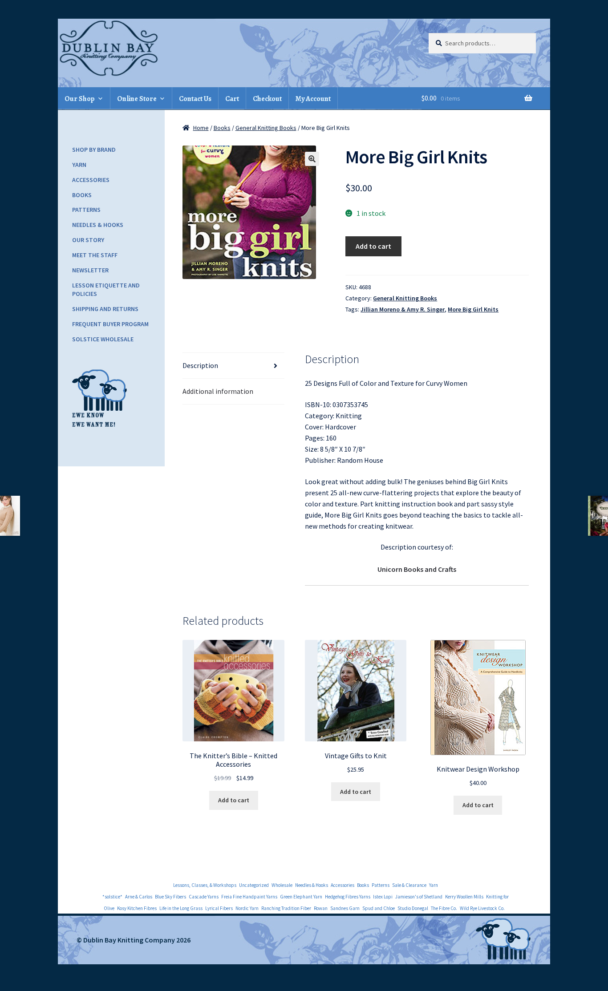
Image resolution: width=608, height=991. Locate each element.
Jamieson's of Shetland (418, 897)
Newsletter (90, 270)
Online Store (137, 99)
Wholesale (282, 885)
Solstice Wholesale (103, 339)
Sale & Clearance (409, 885)
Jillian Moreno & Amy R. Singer (403, 309)
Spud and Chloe (378, 908)
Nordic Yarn (247, 908)
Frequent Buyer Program (110, 324)
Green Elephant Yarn (301, 897)
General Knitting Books (265, 128)
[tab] (233, 366)
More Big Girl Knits (473, 309)
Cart (232, 99)
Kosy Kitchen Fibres (137, 908)
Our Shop (80, 99)
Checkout (267, 99)
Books (222, 128)
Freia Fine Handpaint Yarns (249, 897)
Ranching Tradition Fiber (286, 908)
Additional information (217, 391)
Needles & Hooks (97, 225)
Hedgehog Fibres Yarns (347, 897)
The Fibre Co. (444, 908)
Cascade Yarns (204, 897)
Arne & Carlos (138, 897)
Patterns (86, 210)
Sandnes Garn (345, 908)
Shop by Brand (94, 150)
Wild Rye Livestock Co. (482, 908)
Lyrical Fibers (219, 908)
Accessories (90, 180)
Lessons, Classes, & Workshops (204, 885)
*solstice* (112, 897)
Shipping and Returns (105, 309)
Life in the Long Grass (181, 908)
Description (200, 365)
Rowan (321, 908)
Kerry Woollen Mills (464, 897)
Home (201, 128)
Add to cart (373, 246)
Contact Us (195, 99)
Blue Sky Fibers (170, 897)
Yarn (79, 165)
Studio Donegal (412, 908)
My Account (313, 99)
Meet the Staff (95, 255)
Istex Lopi (383, 897)
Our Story (88, 240)
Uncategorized (254, 885)
